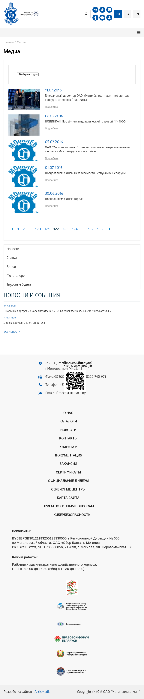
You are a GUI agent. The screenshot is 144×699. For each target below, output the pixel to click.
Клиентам (68, 447)
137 (90, 230)
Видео (11, 267)
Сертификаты (68, 472)
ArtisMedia (42, 692)
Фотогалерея (16, 276)
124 (75, 230)
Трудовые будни (19, 285)
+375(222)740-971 (93, 377)
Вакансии (68, 464)
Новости (13, 249)
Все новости (12, 332)
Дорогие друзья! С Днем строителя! (25, 323)
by (127, 14)
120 (38, 230)
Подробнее (51, 107)
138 (100, 230)
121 (47, 230)
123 (65, 230)
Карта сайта (68, 498)
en (136, 14)
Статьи (12, 258)
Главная (9, 42)
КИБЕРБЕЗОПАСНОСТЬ (72, 515)
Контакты (68, 438)
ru (118, 14)
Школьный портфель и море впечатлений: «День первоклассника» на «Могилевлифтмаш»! (58, 311)
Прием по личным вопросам (68, 506)
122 (56, 230)
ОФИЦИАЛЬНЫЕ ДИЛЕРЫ (68, 481)
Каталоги (68, 421)
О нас (68, 413)
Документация (68, 455)
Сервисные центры (68, 489)
